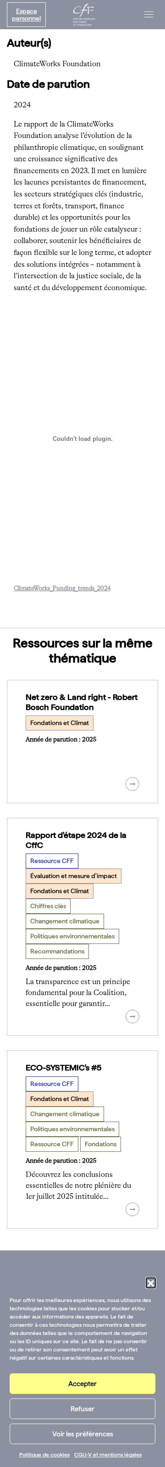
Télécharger (39, 601)
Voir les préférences (82, 1434)
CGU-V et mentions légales (108, 1454)
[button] (150, 1282)
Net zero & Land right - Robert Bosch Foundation (82, 702)
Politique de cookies (44, 1454)
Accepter (82, 1384)
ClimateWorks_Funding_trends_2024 (62, 589)
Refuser (82, 1409)
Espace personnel (26, 14)
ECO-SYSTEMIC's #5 (63, 1067)
